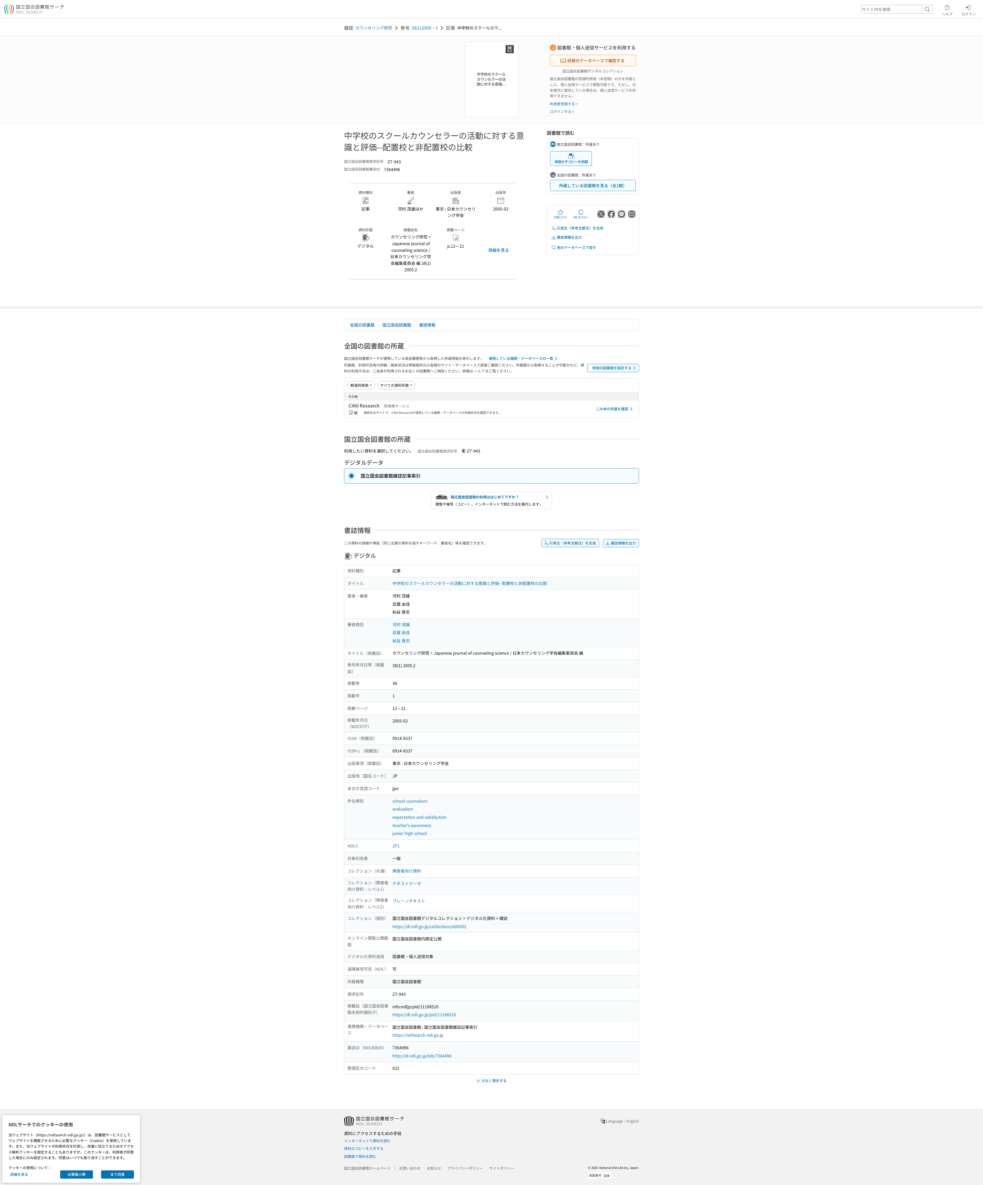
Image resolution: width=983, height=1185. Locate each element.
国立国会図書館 (396, 325)
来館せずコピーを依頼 (571, 161)
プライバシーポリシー (465, 1168)
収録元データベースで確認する (596, 60)
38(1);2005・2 (425, 28)
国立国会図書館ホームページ (367, 1168)
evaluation (402, 809)
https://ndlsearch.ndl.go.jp (417, 1035)
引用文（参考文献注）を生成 (580, 227)
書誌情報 (427, 325)
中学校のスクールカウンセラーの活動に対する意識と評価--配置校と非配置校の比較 (469, 583)
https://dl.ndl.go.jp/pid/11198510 (424, 1014)
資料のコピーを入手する (363, 1148)
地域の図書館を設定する (612, 367)
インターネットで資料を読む (367, 1140)
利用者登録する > (564, 103)
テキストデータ (406, 883)
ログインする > (562, 111)
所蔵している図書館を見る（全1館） (593, 185)
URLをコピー (581, 217)
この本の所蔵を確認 (612, 408)
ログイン (968, 13)
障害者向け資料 (406, 871)
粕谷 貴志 (401, 640)
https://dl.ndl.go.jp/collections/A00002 (429, 926)
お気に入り (560, 217)
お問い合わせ (410, 1168)
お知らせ (434, 1168)
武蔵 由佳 (401, 632)
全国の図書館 (362, 325)
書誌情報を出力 (569, 237)
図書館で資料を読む (360, 1156)
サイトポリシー (501, 1168)
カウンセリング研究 (373, 28)
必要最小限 (77, 1174)
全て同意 (117, 1174)
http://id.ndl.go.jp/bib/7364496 (422, 1056)
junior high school (409, 833)
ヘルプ (947, 13)
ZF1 (396, 846)
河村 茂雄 (401, 624)
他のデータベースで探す (576, 247)
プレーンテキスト (408, 901)
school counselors (409, 801)
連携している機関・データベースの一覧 (521, 358)
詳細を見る (498, 250)
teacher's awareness (411, 825)
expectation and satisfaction (419, 817)
